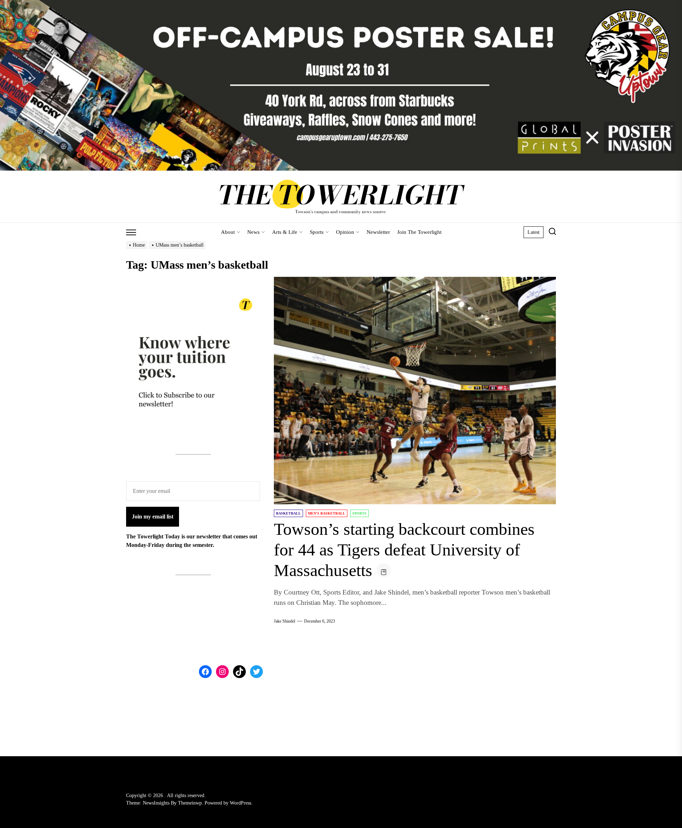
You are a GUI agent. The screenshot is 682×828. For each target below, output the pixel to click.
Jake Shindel (284, 621)
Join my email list (152, 517)
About (228, 232)
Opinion (345, 232)
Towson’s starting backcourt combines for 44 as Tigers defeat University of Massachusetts (404, 549)
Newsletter (378, 232)
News (253, 232)
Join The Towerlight (419, 232)
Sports (317, 232)
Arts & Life (284, 232)
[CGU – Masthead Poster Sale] (341, 4)
